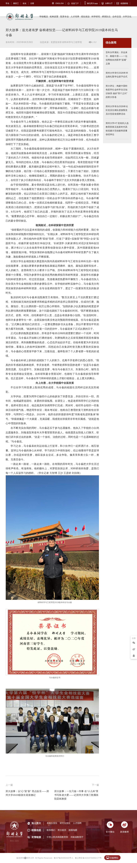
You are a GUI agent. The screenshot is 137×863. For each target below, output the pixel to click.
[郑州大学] (19, 16)
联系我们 (51, 830)
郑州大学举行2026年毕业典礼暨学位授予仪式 (117, 75)
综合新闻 (111, 42)
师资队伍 (106, 16)
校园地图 (73, 830)
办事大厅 (107, 3)
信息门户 (73, 3)
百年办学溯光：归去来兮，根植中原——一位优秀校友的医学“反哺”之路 (117, 58)
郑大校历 (62, 830)
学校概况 (43, 16)
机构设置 (54, 16)
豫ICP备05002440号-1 (63, 858)
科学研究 (96, 16)
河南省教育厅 (77, 837)
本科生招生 (52, 823)
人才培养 (75, 16)
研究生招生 (65, 823)
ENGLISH (58, 3)
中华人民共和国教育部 (57, 837)
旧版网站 (112, 857)
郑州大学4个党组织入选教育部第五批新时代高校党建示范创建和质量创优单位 (117, 129)
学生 (7, 3)
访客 (32, 3)
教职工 (16, 3)
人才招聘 (77, 823)
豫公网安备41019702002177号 (88, 858)
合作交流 (116, 16)
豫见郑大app (92, 3)
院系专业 (64, 16)
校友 (24, 3)
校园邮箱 (122, 3)
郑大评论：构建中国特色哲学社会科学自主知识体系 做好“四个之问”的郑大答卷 (117, 91)
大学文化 (127, 16)
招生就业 (85, 16)
